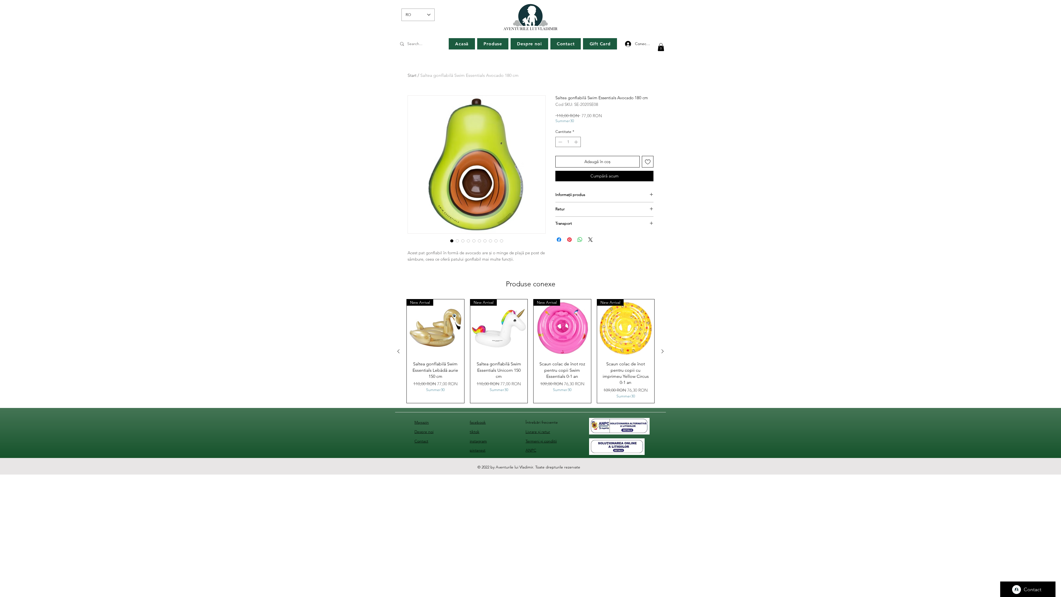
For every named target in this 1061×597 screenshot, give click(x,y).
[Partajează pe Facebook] (559, 239)
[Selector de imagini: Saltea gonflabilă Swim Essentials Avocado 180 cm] (452, 240)
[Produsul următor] (662, 351)
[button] (661, 47)
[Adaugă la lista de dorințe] (648, 162)
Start (412, 75)
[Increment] (576, 142)
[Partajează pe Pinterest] (569, 239)
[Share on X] (590, 239)
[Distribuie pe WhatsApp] (580, 239)
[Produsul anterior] (398, 351)
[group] (530, 351)
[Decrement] (559, 142)
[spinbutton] (568, 142)
